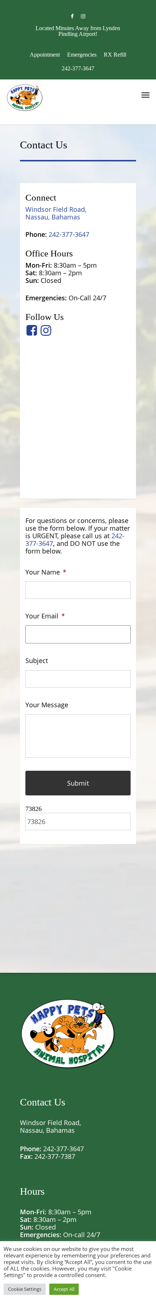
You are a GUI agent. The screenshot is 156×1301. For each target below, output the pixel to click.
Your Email (45, 616)
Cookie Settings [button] (24, 1289)
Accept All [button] (64, 1289)
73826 (33, 808)
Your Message (46, 705)
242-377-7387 (54, 1156)
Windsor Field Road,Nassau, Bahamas (55, 213)
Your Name (45, 572)
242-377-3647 (63, 1148)
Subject (36, 660)
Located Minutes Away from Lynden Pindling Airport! (78, 31)
